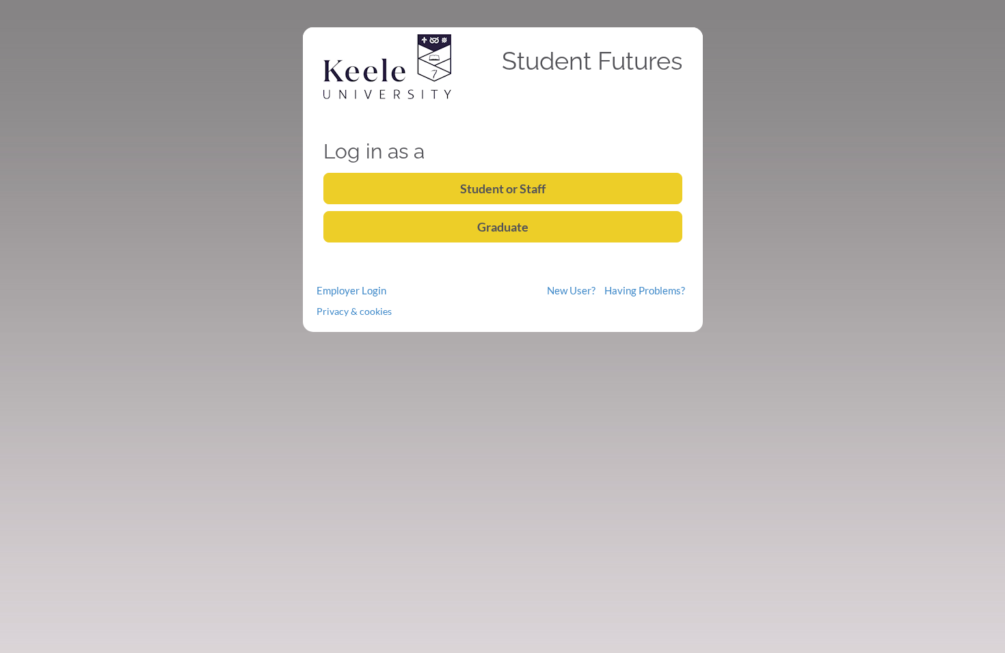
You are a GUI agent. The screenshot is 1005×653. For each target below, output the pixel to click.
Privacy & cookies (354, 311)
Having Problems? (644, 290)
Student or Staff (503, 188)
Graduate (502, 226)
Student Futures (592, 60)
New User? (571, 290)
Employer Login (351, 290)
